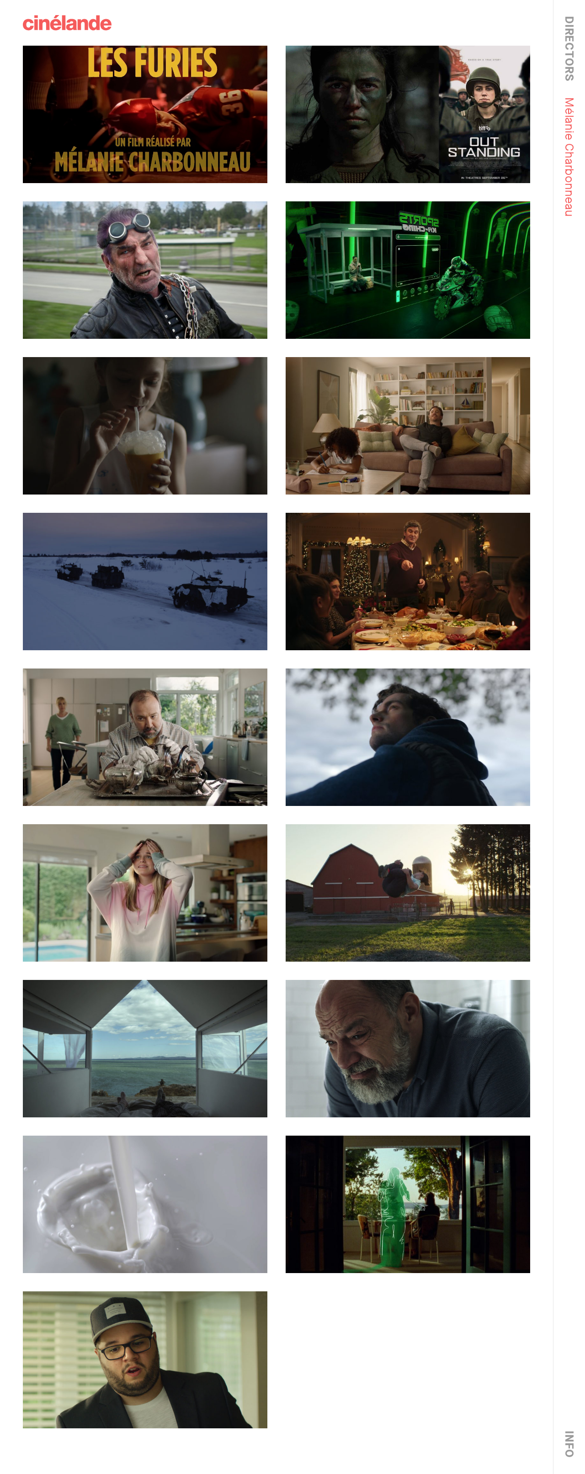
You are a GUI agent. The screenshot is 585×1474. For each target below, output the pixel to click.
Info (569, 1444)
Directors (569, 48)
